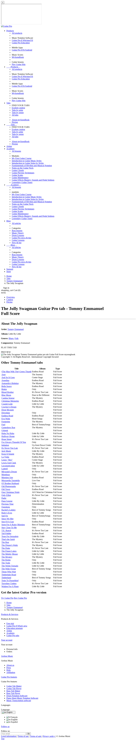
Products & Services (9, 614)
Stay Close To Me (9, 527)
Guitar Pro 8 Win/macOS (22, 40)
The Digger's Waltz (9, 545)
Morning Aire (7, 477)
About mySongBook (20, 120)
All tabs (15, 115)
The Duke (5, 548)
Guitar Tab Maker (14, 686)
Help (8, 670)
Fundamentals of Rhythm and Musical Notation (32, 165)
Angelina (5, 380)
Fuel (3, 424)
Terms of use (23, 736)
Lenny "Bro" (7, 460)
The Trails (5, 563)
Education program (14, 628)
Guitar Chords (18, 170)
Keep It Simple (7, 454)
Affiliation (10, 672)
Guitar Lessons (18, 240)
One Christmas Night (10, 492)
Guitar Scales (17, 175)
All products (17, 33)
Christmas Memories (10, 401)
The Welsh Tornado (9, 566)
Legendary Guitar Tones (22, 182)
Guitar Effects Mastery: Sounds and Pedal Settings (33, 180)
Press (8, 667)
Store (8, 271)
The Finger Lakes (8, 551)
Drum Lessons (18, 235)
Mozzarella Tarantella (10, 480)
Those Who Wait (8, 572)
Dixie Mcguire (7, 410)
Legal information (9, 736)
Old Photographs (8, 486)
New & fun (16, 242)
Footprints (5, 421)
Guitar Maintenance (20, 177)
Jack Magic (6, 451)
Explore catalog (18, 108)
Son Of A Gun (7, 522)
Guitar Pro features (9, 677)
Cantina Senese (7, 398)
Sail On (4, 516)
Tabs (8, 103)
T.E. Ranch (6, 530)
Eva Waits (5, 419)
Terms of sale (36, 736)
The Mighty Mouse (9, 554)
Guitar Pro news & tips (21, 238)
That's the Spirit (8, 539)
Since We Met (7, 519)
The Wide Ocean (8, 569)
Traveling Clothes (8, 583)
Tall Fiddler (6, 533)
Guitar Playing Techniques (23, 173)
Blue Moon (6, 395)
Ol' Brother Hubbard (10, 483)
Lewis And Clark (8, 463)
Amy (3, 374)
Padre (3, 498)
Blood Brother (7, 392)
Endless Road (7, 416)
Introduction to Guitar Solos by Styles (28, 163)
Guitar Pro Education (21, 43)
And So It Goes (8, 377)
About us (10, 665)
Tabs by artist (17, 110)
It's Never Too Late (9, 448)
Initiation (5, 445)
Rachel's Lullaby (8, 510)
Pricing (15, 122)
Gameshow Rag (8, 427)
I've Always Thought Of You (13, 442)
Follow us (5, 726)
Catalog (9, 299)
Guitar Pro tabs (12, 635)
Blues (11, 338)
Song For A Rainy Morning (13, 524)
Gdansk (4, 430)
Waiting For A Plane (10, 586)
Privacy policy (49, 736)
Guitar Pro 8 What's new (16, 626)
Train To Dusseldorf (9, 580)
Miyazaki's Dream (9, 471)
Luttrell (4, 469)
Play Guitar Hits (18, 64)
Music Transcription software (18, 700)
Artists (9, 146)
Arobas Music (7, 656)
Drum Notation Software (16, 696)
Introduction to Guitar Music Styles (26, 161)
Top (2, 739)
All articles (16, 223)
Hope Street (6, 439)
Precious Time (7, 504)
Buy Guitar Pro (20, 598)
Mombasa (5, 474)
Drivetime (5, 413)
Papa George (6, 501)
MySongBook (18, 57)
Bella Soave (6, 386)
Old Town (5, 489)
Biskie (4, 389)
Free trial (10, 623)
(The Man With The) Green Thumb (16, 371)
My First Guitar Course (21, 158)
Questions (5, 507)
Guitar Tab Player (13, 688)
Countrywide (7, 404)
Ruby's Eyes (6, 513)
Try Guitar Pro (7, 598)
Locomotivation (8, 466)
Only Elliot (6, 495)
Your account (6, 640)
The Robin (6, 560)
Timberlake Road (8, 575)
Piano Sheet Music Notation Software (22, 698)
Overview (10, 297)
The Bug (5, 542)
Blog (8, 221)
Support (9, 269)
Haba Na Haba (7, 433)
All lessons (16, 151)
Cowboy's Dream (8, 407)
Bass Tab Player (13, 693)
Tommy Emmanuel (15, 329)
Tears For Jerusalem (9, 536)
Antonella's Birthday (10, 383)
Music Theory (18, 233)
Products (10, 31)
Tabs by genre (18, 112)
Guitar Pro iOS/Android (22, 50)
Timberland (6, 577)
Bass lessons (17, 230)
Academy (10, 149)
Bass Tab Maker (13, 691)
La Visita (5, 457)
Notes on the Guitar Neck (22, 168)
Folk (16, 338)
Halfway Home (8, 436)
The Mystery (6, 557)
